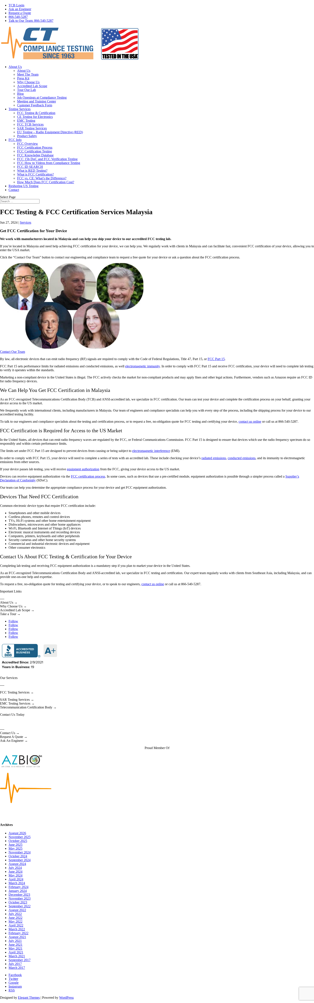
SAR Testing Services (32, 128)
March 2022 (17, 929)
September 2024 (20, 860)
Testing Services (20, 109)
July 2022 (15, 914)
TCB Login (16, 5)
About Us (15, 67)
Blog (20, 93)
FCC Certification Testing (34, 151)
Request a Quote (20, 13)
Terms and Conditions (15, 816)
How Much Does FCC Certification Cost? (45, 182)
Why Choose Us (28, 82)
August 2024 (17, 864)
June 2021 (15, 944)
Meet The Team (27, 74)
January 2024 (18, 891)
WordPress (66, 997)
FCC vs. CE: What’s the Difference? (41, 178)
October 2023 (18, 902)
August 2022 (17, 910)
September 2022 (20, 906)
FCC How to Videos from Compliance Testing (48, 163)
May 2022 (15, 921)
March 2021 (17, 956)
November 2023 (20, 898)
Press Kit (23, 78)
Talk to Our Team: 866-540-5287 (31, 20)
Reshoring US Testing (23, 186)
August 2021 (17, 937)
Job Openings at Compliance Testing (42, 97)
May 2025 (15, 848)
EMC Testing (26, 120)
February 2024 (18, 887)
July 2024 (15, 868)
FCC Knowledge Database (35, 155)
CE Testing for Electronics (35, 117)
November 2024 (20, 852)
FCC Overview (27, 143)
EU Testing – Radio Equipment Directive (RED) (50, 132)
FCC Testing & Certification (36, 113)
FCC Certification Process (34, 147)
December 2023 (19, 894)
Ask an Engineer (20, 9)
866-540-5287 (18, 17)
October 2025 (18, 841)
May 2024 (15, 875)
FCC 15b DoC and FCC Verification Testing (47, 159)
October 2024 (18, 856)
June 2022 (15, 917)
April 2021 (16, 952)
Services (25, 222)
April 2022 (16, 925)
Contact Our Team (12, 351)
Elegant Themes (29, 997)
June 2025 (15, 844)
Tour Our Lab (26, 90)
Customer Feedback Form (34, 105)
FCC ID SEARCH (30, 167)
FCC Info (15, 140)
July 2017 (15, 964)
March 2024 (17, 883)
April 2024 (16, 879)
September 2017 (20, 960)
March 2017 (17, 967)
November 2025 (20, 837)
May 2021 (15, 948)
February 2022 (18, 933)
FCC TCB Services (30, 124)
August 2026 (17, 833)
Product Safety (27, 136)
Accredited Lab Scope (32, 86)
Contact (14, 190)
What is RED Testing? (32, 170)
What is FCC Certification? (35, 174)
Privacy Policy (42, 816)
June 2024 (15, 871)
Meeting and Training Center (36, 101)
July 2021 (15, 941)
